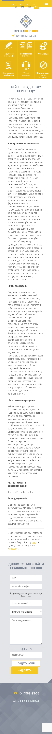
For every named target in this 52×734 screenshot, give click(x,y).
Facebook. (14, 548)
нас (34, 542)
